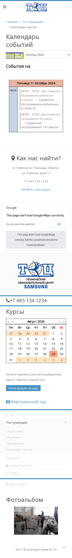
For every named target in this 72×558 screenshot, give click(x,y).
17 (11, 348)
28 (45, 354)
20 (36, 348)
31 (11, 360)
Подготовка (14, 431)
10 (11, 344)
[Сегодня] (19, 55)
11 (20, 344)
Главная (11, 22)
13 (36, 344)
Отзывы (12, 473)
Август (32, 321)
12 (28, 344)
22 (53, 348)
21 (45, 348)
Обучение (13, 437)
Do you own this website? (20, 224)
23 (61, 348)
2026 (41, 321)
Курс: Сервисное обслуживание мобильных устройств (41, 95)
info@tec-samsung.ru (36, 189)
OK (59, 224)
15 (53, 344)
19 (28, 348)
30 (61, 354)
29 (53, 354)
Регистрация (23, 388)
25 (20, 354)
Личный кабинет (20, 465)
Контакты (13, 458)
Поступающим (32, 22)
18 (20, 348)
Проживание (15, 443)
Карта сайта (18, 484)
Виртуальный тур (28, 401)
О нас (10, 415)
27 (36, 354)
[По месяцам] (10, 55)
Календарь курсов (19, 449)
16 (61, 344)
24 (11, 354)
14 (45, 344)
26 (28, 354)
